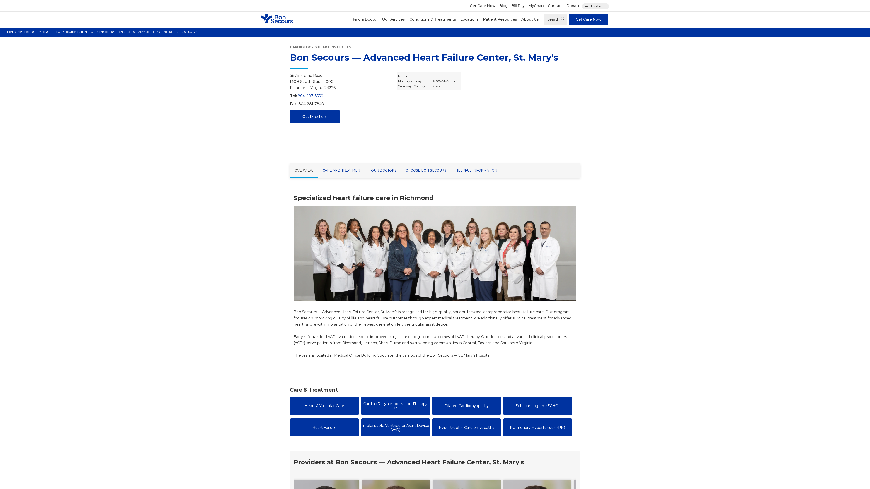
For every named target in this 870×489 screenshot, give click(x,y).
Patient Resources (500, 19)
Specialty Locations (65, 32)
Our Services (393, 19)
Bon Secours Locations (33, 32)
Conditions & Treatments (432, 19)
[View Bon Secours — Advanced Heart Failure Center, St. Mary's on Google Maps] (524, 114)
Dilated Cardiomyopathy (467, 406)
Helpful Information (476, 170)
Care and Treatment (342, 170)
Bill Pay (518, 6)
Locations (469, 19)
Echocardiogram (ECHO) (537, 406)
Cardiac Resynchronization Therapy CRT (395, 406)
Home (10, 32)
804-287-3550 (310, 96)
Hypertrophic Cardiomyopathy (466, 427)
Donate (573, 6)
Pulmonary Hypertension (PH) (537, 427)
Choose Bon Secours (426, 170)
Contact (555, 6)
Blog (503, 6)
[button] (365, 19)
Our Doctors (383, 170)
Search (553, 19)
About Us (530, 19)
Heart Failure (324, 427)
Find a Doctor (365, 19)
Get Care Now (482, 6)
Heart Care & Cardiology (98, 32)
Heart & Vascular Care (324, 406)
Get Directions (314, 117)
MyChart (536, 6)
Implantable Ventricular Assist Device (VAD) (395, 427)
